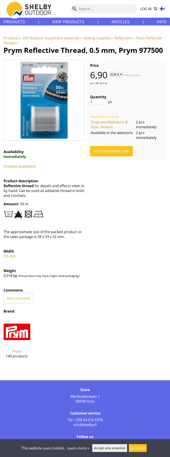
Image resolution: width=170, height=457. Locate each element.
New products (68, 21)
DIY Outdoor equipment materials (52, 38)
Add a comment (18, 298)
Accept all (138, 448)
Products (14, 21)
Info (161, 21)
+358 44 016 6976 (88, 419)
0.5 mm (10, 256)
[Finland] (163, 9)
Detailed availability (20, 166)
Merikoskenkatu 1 (85, 396)
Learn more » (78, 448)
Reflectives (124, 38)
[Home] (32, 13)
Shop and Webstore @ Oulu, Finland (109, 124)
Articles (120, 21)
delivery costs (133, 74)
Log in (146, 8)
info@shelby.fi (85, 424)
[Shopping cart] (155, 9)
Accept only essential (109, 448)
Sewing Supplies (98, 38)
